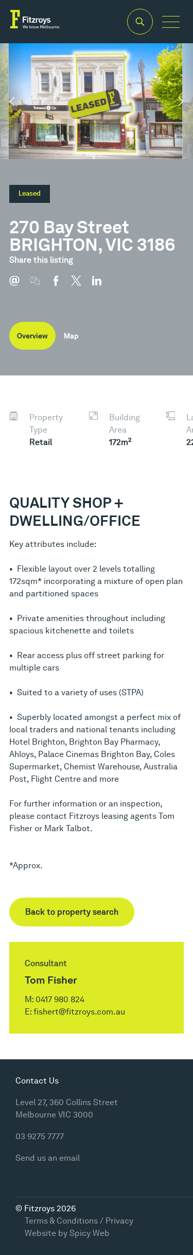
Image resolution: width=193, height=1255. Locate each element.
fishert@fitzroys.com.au (79, 1012)
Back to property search (71, 912)
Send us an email (47, 1158)
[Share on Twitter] (81, 286)
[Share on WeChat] (40, 286)
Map (71, 336)
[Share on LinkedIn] (102, 286)
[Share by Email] (19, 286)
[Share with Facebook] (60, 286)
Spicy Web (89, 1233)
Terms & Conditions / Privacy (79, 1221)
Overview (32, 336)
